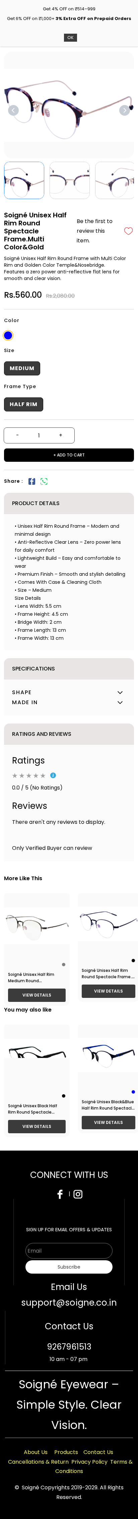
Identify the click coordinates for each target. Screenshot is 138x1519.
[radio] (8, 335)
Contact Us (98, 1452)
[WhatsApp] (44, 481)
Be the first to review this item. (95, 230)
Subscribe (69, 1267)
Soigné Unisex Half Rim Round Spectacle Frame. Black (107, 977)
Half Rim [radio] (24, 404)
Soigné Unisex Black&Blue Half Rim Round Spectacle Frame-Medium (108, 1108)
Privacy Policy (89, 1462)
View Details (36, 995)
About (32, 1452)
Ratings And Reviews (41, 734)
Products (66, 1452)
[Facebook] (31, 481)
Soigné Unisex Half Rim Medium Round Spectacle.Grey (31, 981)
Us (44, 1452)
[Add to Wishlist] (128, 231)
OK (70, 37)
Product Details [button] (36, 503)
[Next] (124, 110)
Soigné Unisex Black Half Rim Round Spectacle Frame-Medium (32, 1112)
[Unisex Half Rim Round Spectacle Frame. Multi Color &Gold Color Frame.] (69, 105)
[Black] (133, 961)
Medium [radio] (22, 368)
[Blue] (133, 1092)
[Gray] (64, 965)
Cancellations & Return (38, 1462)
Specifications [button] (33, 668)
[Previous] (13, 110)
